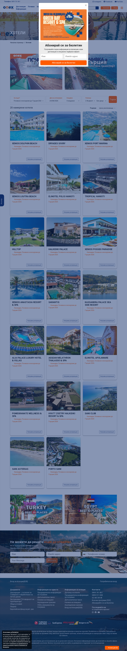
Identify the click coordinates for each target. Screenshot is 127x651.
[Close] (85, 5)
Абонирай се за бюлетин (63, 63)
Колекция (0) (113, 648)
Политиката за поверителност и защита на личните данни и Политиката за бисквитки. (15, 645)
